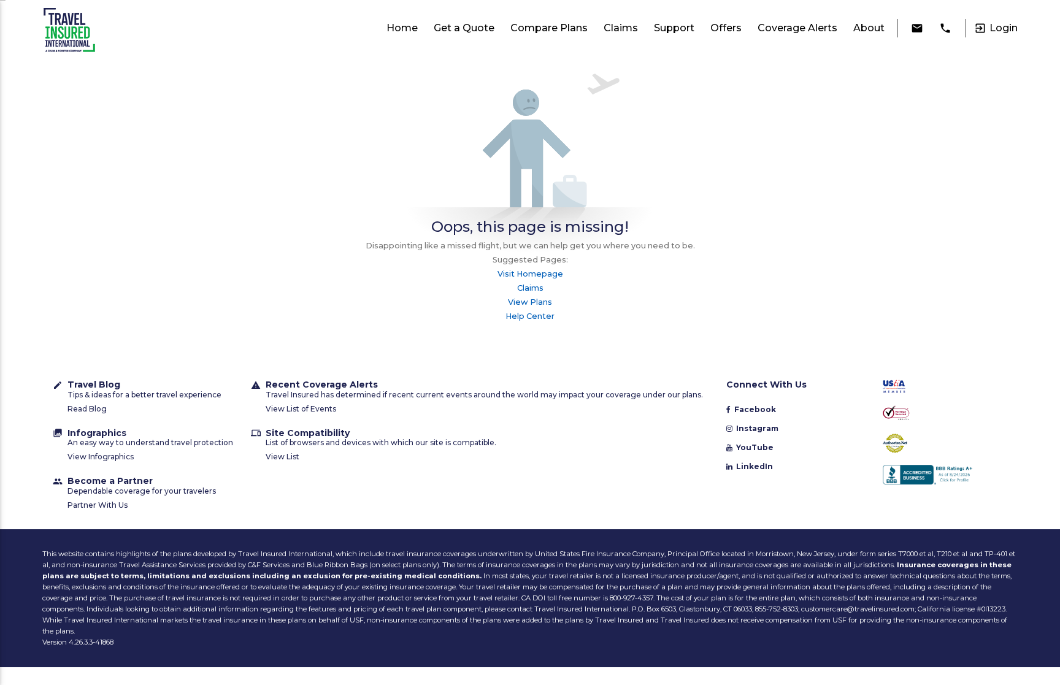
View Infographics (100, 456)
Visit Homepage (530, 273)
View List (282, 456)
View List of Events (301, 408)
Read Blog (87, 408)
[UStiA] (942, 387)
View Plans (530, 302)
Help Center (530, 316)
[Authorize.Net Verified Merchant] (942, 444)
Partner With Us (97, 505)
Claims (530, 288)
